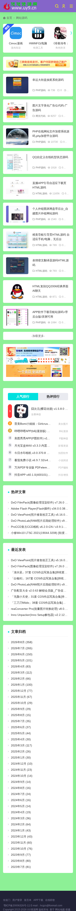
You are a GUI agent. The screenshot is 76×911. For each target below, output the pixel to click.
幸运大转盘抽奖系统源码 (48, 79)
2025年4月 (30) (21, 739)
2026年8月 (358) (21, 642)
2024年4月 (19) (21, 812)
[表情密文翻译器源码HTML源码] (17, 265)
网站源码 (21, 17)
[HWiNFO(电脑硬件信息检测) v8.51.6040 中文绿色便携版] (38, 33)
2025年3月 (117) (21, 745)
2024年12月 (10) (21, 763)
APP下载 (38, 900)
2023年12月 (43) (21, 836)
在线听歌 (50, 900)
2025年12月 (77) (21, 690)
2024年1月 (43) (21, 830)
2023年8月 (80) (21, 860)
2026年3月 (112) (21, 672)
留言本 (27, 900)
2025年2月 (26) (21, 751)
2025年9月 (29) (21, 709)
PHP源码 (41, 90)
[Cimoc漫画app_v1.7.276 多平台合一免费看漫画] (16, 33)
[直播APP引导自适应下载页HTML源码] (17, 188)
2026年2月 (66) (21, 678)
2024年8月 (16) (21, 788)
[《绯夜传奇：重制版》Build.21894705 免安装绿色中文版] (60, 33)
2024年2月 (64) (21, 824)
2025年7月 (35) (21, 721)
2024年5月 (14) (21, 806)
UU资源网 (33, 909)
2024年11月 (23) (21, 769)
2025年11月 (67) (21, 696)
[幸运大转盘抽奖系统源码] (17, 85)
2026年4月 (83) (21, 666)
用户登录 (17, 900)
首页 (9, 17)
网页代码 (40, 116)
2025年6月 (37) (21, 727)
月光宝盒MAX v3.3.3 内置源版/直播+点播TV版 (43, 445)
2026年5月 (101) (21, 660)
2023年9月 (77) (21, 854)
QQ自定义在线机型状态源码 (50, 157)
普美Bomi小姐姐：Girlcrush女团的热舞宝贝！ (43, 423)
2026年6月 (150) (21, 654)
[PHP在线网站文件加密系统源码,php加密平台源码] (17, 136)
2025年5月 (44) (21, 733)
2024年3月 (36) (21, 818)
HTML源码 (41, 193)
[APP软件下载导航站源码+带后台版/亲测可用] (17, 317)
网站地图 (60, 909)
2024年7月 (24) (21, 794)
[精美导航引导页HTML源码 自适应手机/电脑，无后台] (17, 240)
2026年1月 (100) (21, 684)
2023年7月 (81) (21, 866)
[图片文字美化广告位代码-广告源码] (17, 110)
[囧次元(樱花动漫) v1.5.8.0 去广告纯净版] (21, 411)
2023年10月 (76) (21, 848)
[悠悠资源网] (20, 6)
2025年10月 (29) (21, 703)
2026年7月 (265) (21, 648)
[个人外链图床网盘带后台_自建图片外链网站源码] (17, 214)
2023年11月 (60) (21, 842)
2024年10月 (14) (21, 775)
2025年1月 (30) (21, 757)
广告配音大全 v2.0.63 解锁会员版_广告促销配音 (41, 590)
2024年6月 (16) (21, 800)
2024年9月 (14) (21, 781)
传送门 (6, 900)
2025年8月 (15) (21, 715)
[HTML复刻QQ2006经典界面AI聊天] (17, 291)
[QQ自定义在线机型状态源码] (17, 162)
